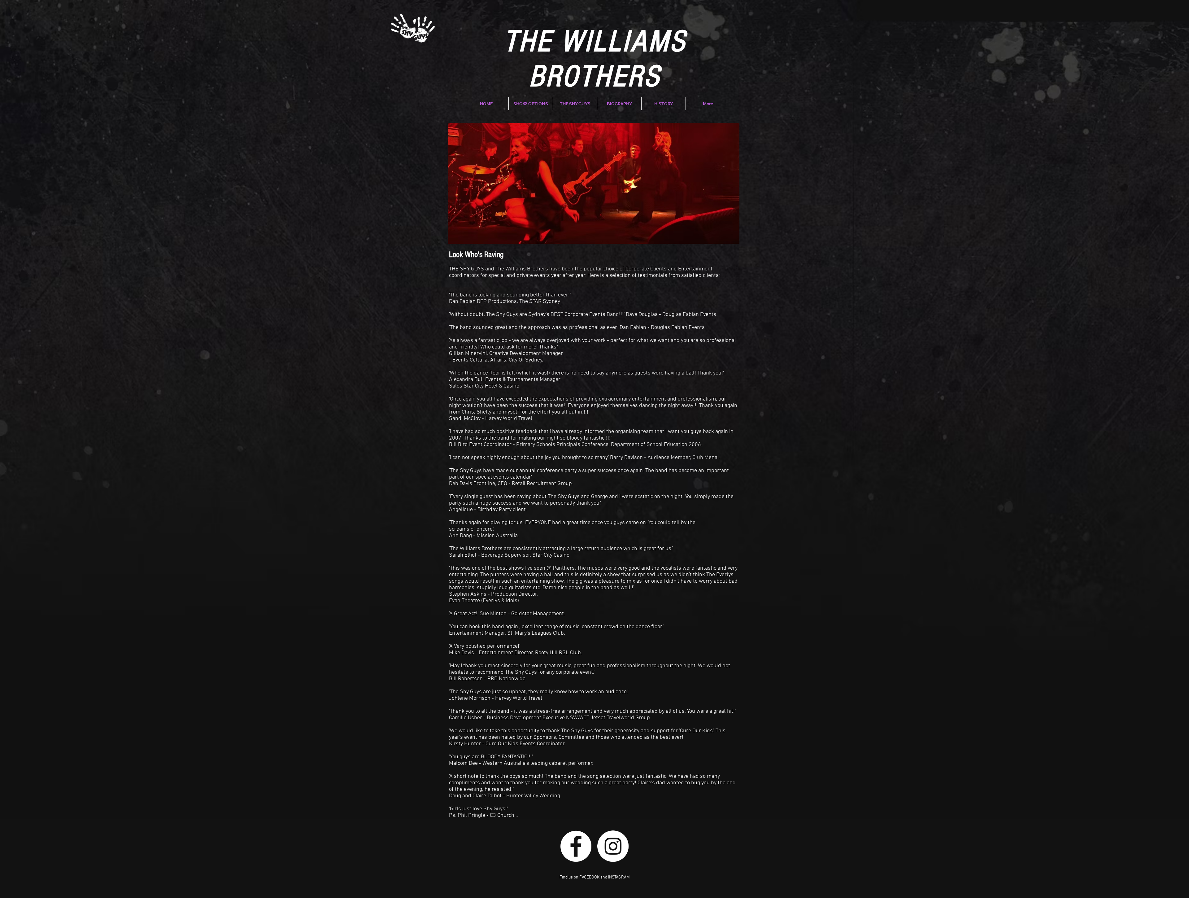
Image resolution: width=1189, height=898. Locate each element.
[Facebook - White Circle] (575, 846)
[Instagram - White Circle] (613, 846)
